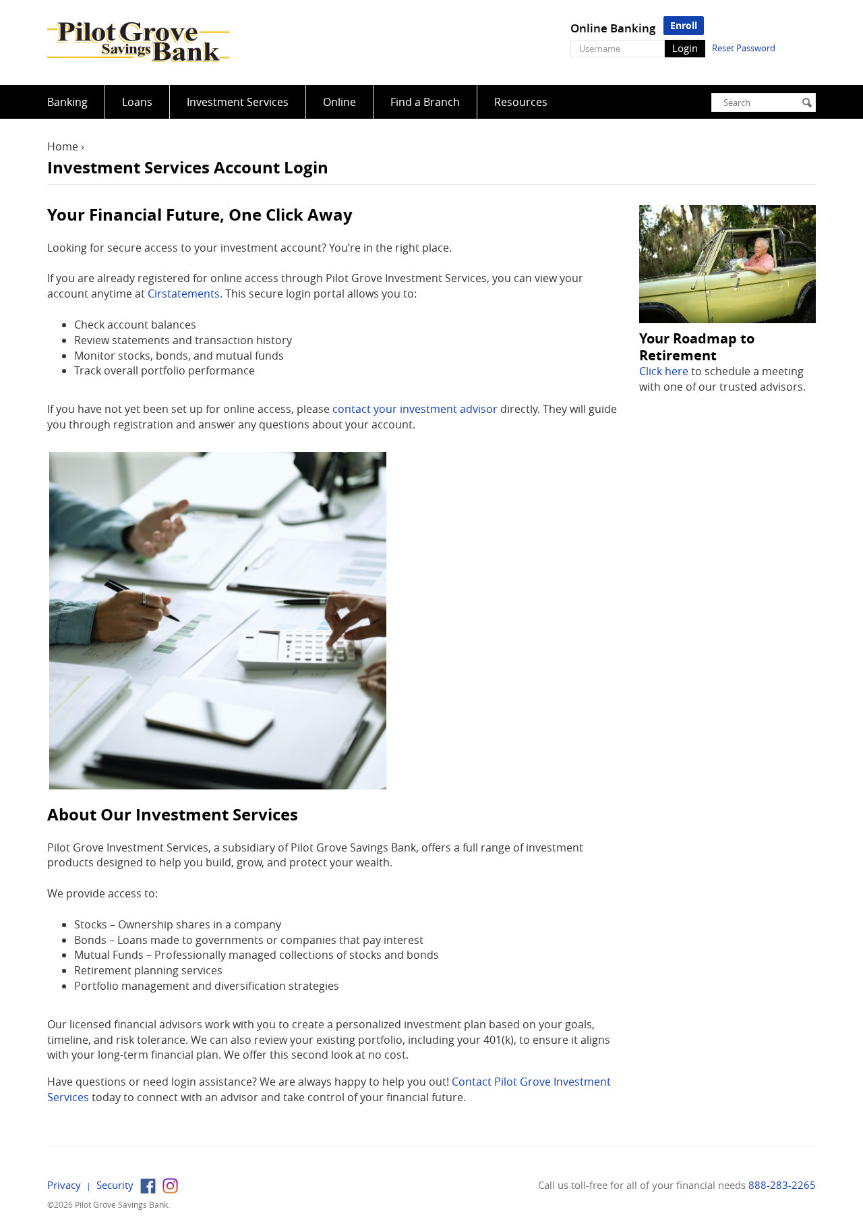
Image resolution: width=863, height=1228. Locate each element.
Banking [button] (67, 101)
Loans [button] (137, 101)
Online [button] (339, 101)
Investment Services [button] (238, 101)
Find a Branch (425, 101)
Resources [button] (520, 101)
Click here (663, 371)
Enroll (683, 25)
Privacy (64, 1185)
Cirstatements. (185, 293)
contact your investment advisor (415, 408)
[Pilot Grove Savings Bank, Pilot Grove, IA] (138, 42)
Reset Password (743, 48)
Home (62, 146)
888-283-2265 (782, 1185)
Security (114, 1185)
